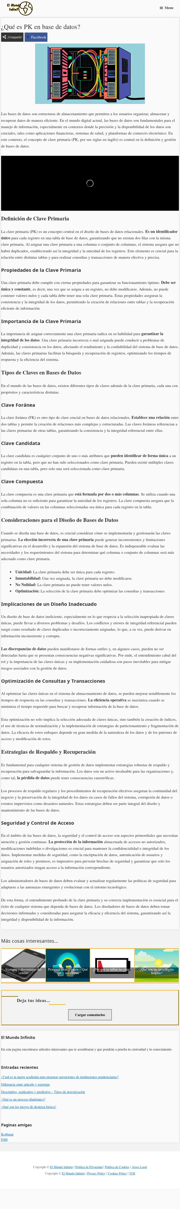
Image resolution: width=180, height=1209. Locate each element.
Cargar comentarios (90, 1014)
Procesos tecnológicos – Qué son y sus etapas (68, 971)
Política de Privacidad (89, 1167)
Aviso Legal (139, 1167)
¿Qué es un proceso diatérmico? (23, 1099)
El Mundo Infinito (61, 1167)
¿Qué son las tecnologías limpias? (157, 971)
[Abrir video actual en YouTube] (90, 183)
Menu (169, 7)
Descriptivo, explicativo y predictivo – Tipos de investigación (43, 1091)
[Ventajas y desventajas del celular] (23, 952)
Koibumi (7, 1134)
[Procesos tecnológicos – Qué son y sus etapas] (68, 952)
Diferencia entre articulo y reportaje (25, 1084)
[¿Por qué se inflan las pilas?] (112, 952)
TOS (132, 1173)
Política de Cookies (117, 1167)
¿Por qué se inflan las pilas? (112, 969)
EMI (4, 1139)
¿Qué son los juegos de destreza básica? (28, 1106)
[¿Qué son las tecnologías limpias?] (157, 952)
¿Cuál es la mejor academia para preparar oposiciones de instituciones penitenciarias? (60, 1077)
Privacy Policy (96, 1173)
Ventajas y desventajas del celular (23, 971)
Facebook (38, 37)
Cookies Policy (117, 1173)
